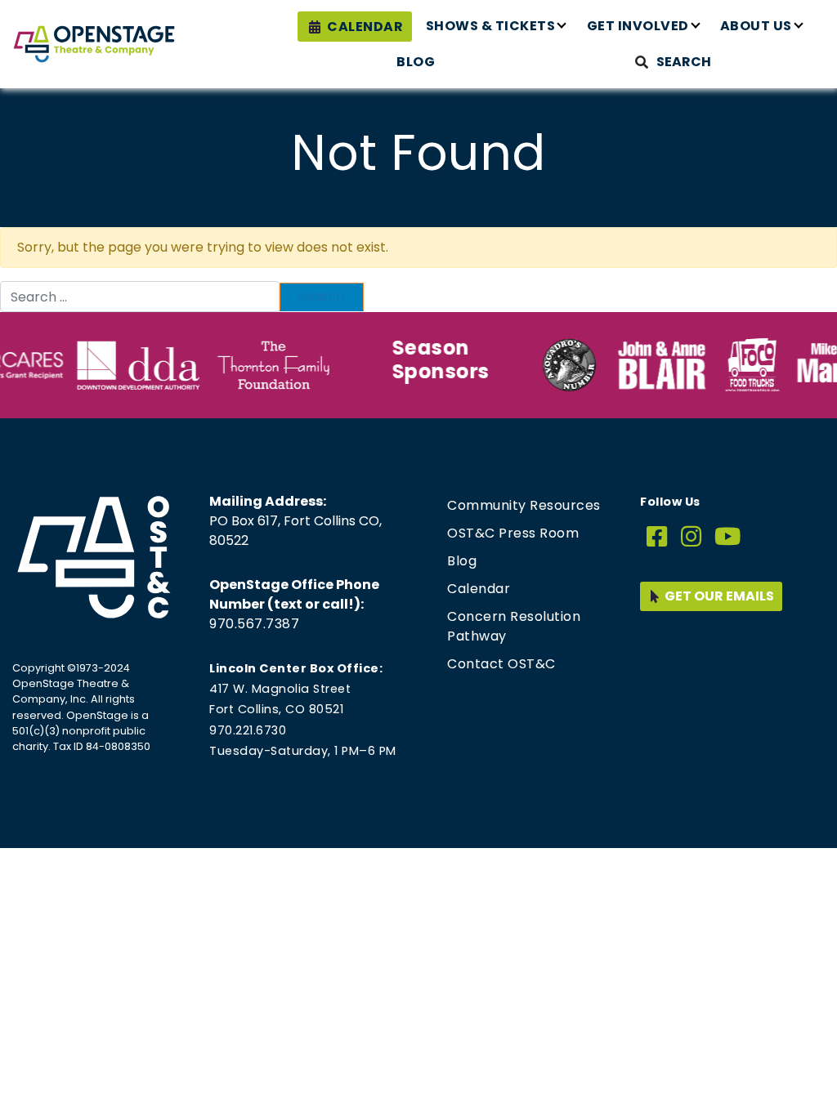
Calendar (365, 26)
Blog (415, 61)
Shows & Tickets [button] (491, 25)
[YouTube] (728, 537)
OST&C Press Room (513, 533)
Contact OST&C (501, 663)
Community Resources (524, 505)
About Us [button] (756, 25)
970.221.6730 (247, 730)
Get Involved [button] (638, 25)
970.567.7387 (254, 623)
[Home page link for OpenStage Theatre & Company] (94, 44)
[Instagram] (691, 537)
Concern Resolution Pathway (513, 626)
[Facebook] (657, 537)
